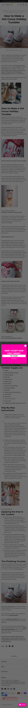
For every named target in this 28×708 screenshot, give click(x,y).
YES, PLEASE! (14, 356)
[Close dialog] (25, 346)
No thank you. (14, 358)
